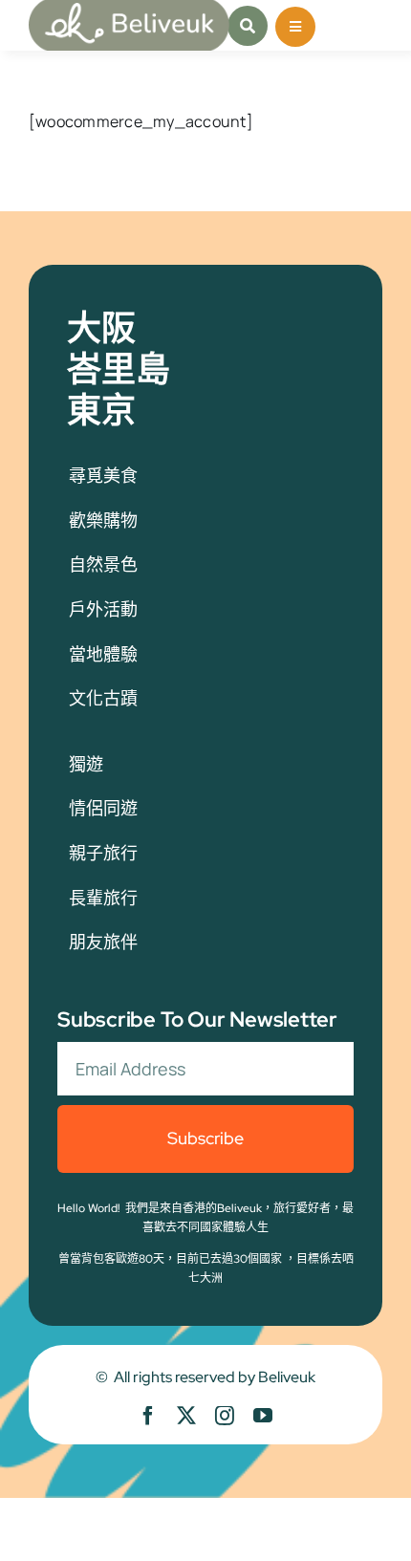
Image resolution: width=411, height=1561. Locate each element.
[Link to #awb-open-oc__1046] (247, 26)
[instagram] (224, 1415)
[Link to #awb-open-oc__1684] (295, 27)
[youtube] (262, 1415)
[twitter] (186, 1415)
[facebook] (148, 1415)
